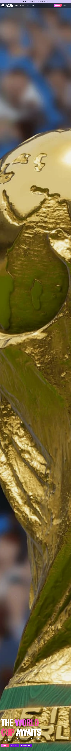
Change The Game (28, 1)
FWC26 (33, 5)
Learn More (14, 745)
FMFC (28, 5)
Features (22, 5)
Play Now (57, 5)
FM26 (16, 5)
